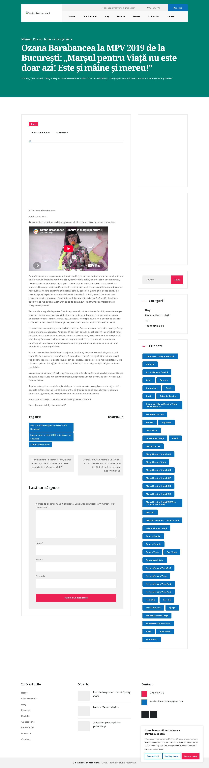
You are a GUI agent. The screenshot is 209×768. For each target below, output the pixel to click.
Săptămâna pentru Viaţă (158, 623)
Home (72, 16)
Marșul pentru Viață (156, 462)
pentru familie (153, 536)
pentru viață (152, 552)
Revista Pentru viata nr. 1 (158, 568)
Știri (147, 320)
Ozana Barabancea (40, 444)
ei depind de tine (155, 414)
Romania (150, 599)
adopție (150, 364)
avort (149, 380)
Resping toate (171, 756)
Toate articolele (154, 326)
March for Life (153, 446)
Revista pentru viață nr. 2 (158, 584)
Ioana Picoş (151, 430)
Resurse (121, 16)
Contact (171, 16)
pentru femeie (153, 544)
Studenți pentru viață (157, 615)
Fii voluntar (153, 16)
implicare (166, 422)
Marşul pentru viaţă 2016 (158, 454)
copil (148, 396)
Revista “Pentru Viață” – (106, 707)
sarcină (167, 599)
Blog (107, 16)
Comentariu (43, 507)
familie (149, 422)
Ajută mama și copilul (157, 372)
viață (148, 631)
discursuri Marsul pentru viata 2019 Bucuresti (48, 427)
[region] (172, 744)
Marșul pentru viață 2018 (158, 486)
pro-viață (172, 552)
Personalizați (153, 756)
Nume (39, 542)
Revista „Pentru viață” (157, 315)
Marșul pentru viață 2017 (158, 478)
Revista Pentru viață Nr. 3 (158, 592)
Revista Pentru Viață (156, 576)
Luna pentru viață (155, 438)
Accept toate (190, 756)
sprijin (172, 607)
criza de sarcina (168, 396)
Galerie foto (28, 721)
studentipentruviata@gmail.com (118, 8)
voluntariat (151, 639)
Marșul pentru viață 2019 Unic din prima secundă (50, 437)
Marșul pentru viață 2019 (158, 494)
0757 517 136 (153, 8)
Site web (40, 576)
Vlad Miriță (165, 631)
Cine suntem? (90, 16)
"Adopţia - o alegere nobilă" (160, 356)
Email (39, 559)
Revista (136, 16)
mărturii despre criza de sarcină (162, 520)
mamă (175, 438)
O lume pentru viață (156, 528)
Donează (177, 8)
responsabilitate (155, 560)
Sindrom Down (153, 607)
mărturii (150, 512)
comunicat (151, 388)
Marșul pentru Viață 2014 (158, 470)
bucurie (164, 380)
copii (168, 388)
